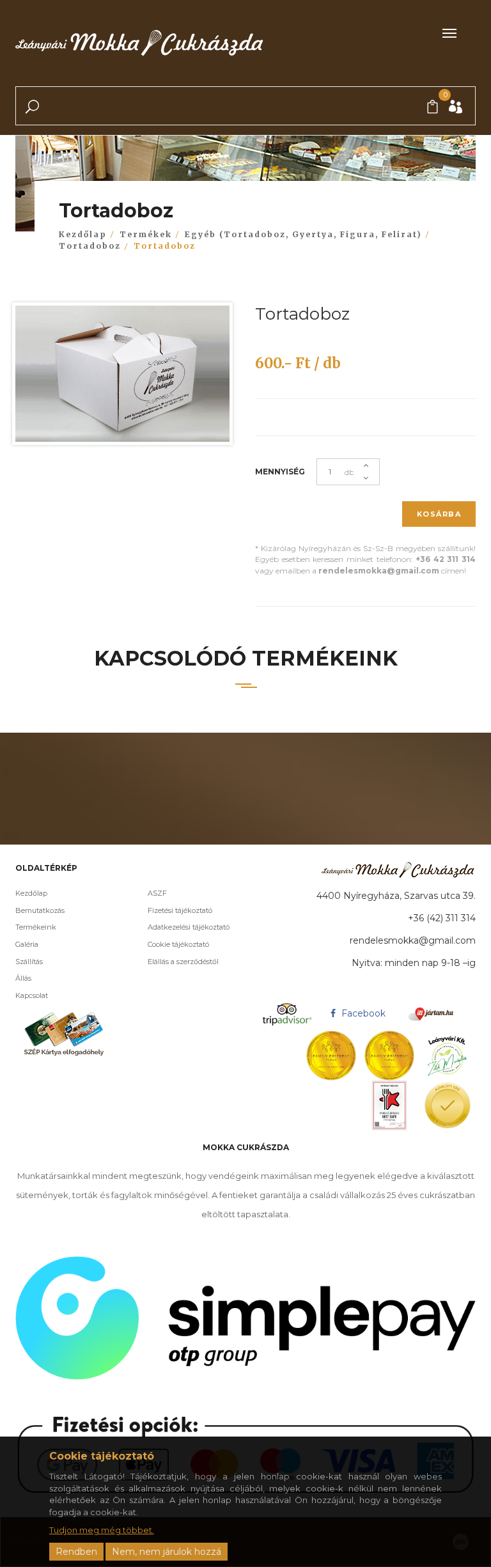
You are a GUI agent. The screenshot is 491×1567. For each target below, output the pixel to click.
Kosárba (439, 514)
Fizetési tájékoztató (180, 910)
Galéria (26, 944)
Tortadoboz (90, 246)
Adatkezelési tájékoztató (189, 927)
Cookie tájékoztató (178, 944)
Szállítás (29, 961)
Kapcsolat (31, 995)
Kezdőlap (83, 234)
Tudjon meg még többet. (101, 1530)
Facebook (362, 1013)
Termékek (146, 234)
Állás (23, 978)
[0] (432, 107)
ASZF (157, 893)
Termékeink (35, 927)
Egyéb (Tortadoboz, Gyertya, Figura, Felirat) (303, 234)
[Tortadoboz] (122, 377)
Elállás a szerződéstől (183, 961)
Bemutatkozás (40, 910)
